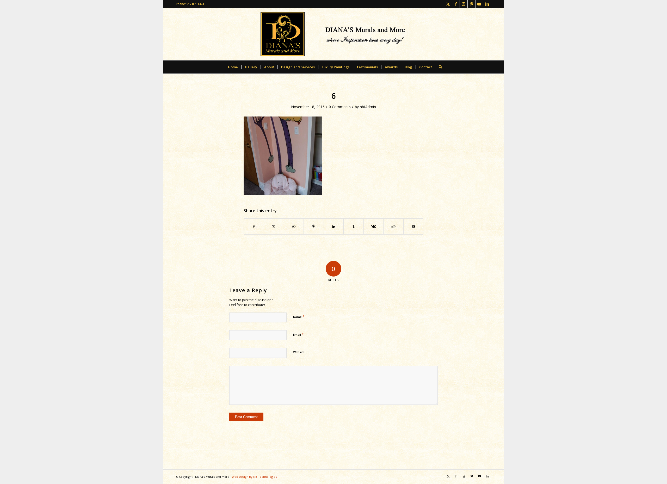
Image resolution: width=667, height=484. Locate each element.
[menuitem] (233, 66)
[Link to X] (448, 4)
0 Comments (340, 106)
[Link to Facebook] (456, 4)
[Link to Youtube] (479, 4)
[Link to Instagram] (463, 4)
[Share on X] (273, 226)
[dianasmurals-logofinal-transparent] (333, 34)
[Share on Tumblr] (353, 226)
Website (299, 352)
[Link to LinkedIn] (487, 4)
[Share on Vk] (373, 226)
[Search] (438, 66)
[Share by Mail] (413, 226)
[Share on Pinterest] (313, 226)
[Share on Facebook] (254, 226)
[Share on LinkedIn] (333, 226)
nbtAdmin (368, 106)
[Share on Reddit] (393, 226)
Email (298, 334)
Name (298, 316)
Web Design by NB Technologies (254, 477)
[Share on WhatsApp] (294, 226)
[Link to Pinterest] (471, 4)
